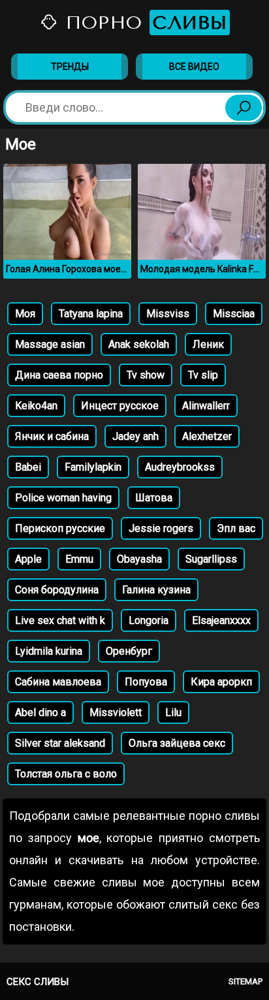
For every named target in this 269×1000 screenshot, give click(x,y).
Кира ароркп (221, 682)
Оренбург (129, 651)
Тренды (70, 66)
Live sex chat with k (60, 620)
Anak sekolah (138, 344)
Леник (208, 344)
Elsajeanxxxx (221, 620)
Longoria (148, 620)
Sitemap (245, 981)
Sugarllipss (211, 559)
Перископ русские (60, 528)
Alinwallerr (206, 405)
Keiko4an (36, 405)
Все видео (194, 66)
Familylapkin (93, 467)
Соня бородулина (57, 590)
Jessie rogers (161, 528)
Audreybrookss (180, 467)
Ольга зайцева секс (177, 743)
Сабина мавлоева (58, 682)
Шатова (153, 498)
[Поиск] (243, 108)
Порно (143, 22)
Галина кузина (156, 590)
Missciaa (234, 313)
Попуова (146, 682)
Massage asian (50, 344)
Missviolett (115, 712)
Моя (25, 313)
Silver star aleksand (60, 743)
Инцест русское (120, 405)
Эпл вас (236, 528)
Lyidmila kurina (48, 651)
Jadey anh (135, 436)
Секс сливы (38, 982)
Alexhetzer (207, 436)
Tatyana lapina (91, 313)
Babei (28, 467)
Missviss (167, 313)
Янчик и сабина (52, 436)
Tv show (146, 375)
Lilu (173, 712)
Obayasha (139, 559)
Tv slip (203, 375)
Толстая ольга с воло (66, 774)
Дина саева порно (59, 375)
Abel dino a (40, 712)
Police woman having (63, 498)
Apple (28, 559)
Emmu (79, 559)
